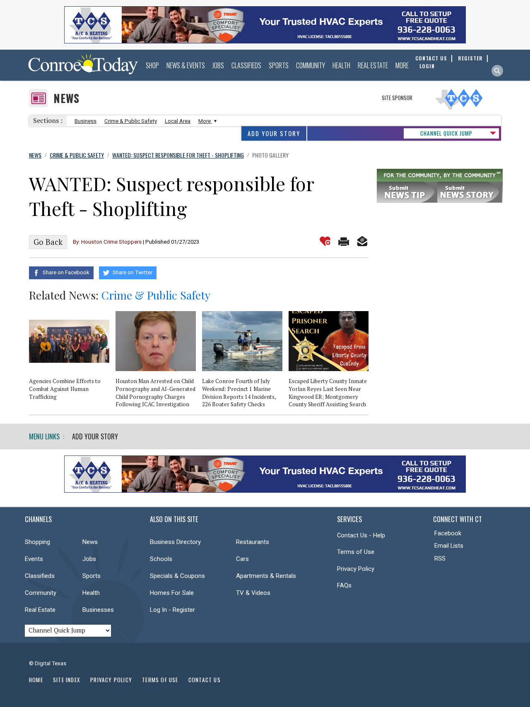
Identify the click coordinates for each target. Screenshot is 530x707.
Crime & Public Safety (130, 121)
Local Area (177, 121)
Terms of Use (355, 552)
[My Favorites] (325, 241)
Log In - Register (172, 610)
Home (36, 680)
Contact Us (204, 680)
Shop (152, 65)
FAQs (344, 585)
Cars (242, 559)
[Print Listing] (343, 241)
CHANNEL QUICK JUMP (446, 133)
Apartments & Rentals (266, 576)
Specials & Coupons (177, 576)
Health (341, 65)
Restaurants (252, 542)
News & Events (185, 65)
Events (34, 559)
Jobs (218, 65)
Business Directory (175, 542)
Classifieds (246, 65)
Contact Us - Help (361, 535)
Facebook (447, 533)
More (402, 65)
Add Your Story (274, 133)
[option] (72, 359)
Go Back (48, 242)
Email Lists (448, 545)
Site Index (66, 680)
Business (85, 121)
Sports (279, 65)
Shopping (37, 542)
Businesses (98, 610)
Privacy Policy (355, 569)
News (66, 98)
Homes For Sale (172, 593)
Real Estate (373, 65)
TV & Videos (253, 593)
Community (310, 65)
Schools (161, 559)
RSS (440, 558)
